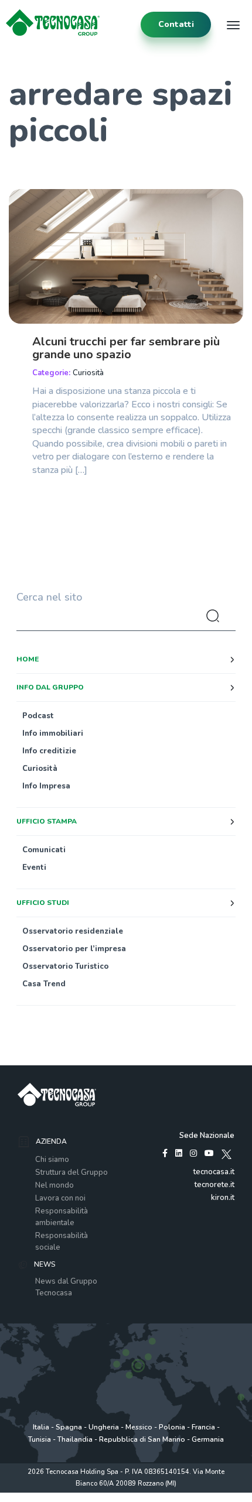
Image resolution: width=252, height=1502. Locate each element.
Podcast (38, 716)
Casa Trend (44, 984)
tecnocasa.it (213, 1172)
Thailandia (75, 1439)
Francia (203, 1427)
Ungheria (103, 1427)
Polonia (172, 1427)
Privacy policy (42, 1495)
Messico (138, 1427)
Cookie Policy (134, 1495)
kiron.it (222, 1197)
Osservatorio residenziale (72, 931)
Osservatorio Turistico (65, 966)
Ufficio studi (42, 902)
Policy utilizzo (88, 1495)
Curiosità (88, 373)
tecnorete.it (214, 1184)
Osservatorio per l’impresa (74, 949)
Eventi (34, 867)
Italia (41, 1427)
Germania (208, 1439)
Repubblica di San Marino (142, 1439)
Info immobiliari (52, 733)
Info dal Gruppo (50, 687)
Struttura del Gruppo (71, 1172)
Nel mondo (54, 1185)
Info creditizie (49, 751)
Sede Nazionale (206, 1135)
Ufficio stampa (46, 821)
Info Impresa (46, 786)
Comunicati (44, 850)
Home (27, 659)
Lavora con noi (60, 1198)
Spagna (69, 1427)
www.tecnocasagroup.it (196, 1495)
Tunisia (39, 1439)
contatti (176, 24)
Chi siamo (52, 1159)
